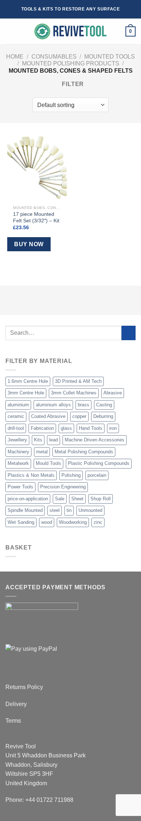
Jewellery (17, 439)
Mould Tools (48, 463)
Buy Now (28, 244)
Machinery (18, 451)
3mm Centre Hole (26, 392)
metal (42, 451)
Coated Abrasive (48, 416)
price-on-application (28, 498)
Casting (104, 404)
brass (83, 404)
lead (53, 439)
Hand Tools (90, 428)
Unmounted (90, 510)
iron (113, 428)
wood (46, 522)
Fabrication (42, 428)
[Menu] (9, 31)
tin (69, 510)
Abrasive (112, 392)
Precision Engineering (63, 486)
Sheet (77, 498)
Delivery (16, 704)
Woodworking (73, 522)
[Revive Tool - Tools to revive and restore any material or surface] (70, 31)
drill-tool (16, 428)
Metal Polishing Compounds (84, 451)
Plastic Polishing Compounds (98, 463)
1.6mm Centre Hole (28, 381)
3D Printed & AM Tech (78, 381)
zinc (98, 522)
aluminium (18, 404)
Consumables (54, 57)
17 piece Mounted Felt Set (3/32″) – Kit (36, 217)
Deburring (103, 416)
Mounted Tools (109, 57)
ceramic (16, 416)
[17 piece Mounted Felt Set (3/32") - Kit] (37, 166)
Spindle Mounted (25, 510)
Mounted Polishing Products (70, 63)
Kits (38, 439)
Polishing (71, 475)
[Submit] (128, 333)
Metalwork (18, 463)
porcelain (96, 475)
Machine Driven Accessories (94, 439)
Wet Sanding (21, 522)
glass (66, 428)
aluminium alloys (53, 404)
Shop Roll (100, 498)
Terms (13, 721)
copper (79, 416)
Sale (59, 498)
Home (15, 57)
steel (55, 510)
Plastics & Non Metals (31, 475)
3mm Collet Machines (74, 392)
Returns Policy (24, 687)
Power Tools (20, 486)
